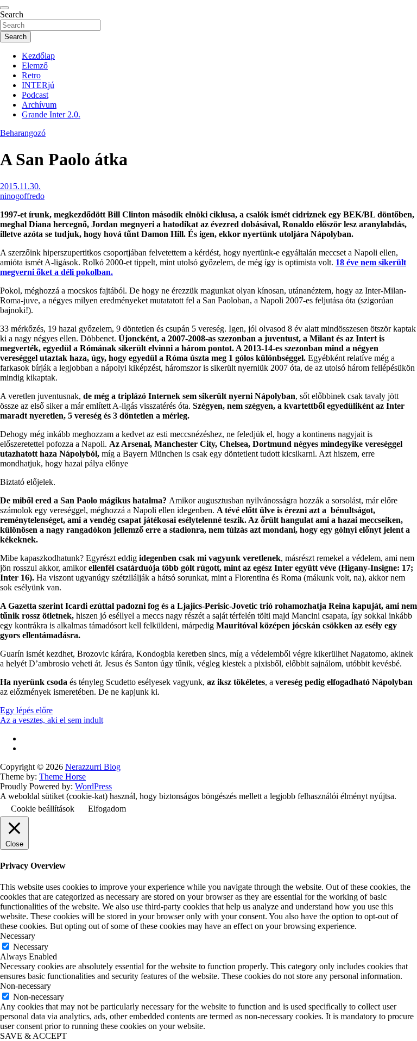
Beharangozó (23, 133)
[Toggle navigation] (4, 7)
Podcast (35, 94)
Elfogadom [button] (107, 808)
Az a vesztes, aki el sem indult (51, 720)
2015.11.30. (20, 186)
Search (11, 14)
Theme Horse (62, 776)
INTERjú (38, 85)
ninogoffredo (22, 196)
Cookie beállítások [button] (42, 808)
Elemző (35, 65)
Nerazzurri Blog (93, 766)
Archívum (39, 104)
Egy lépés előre (26, 710)
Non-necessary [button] (25, 985)
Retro (31, 75)
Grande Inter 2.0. (51, 114)
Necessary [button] (17, 935)
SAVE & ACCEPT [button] (33, 1035)
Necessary (30, 946)
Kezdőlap (38, 55)
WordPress (93, 786)
